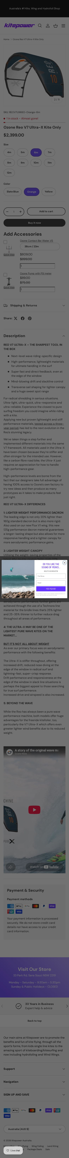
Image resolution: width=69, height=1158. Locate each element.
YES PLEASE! (51, 588)
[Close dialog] (64, 563)
